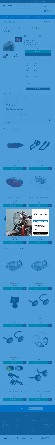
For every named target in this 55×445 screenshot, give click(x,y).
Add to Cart (13, 168)
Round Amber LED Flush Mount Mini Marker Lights (40, 391)
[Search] (29, 7)
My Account (47, 6)
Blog (22, 1)
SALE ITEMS (49, 17)
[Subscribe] (41, 408)
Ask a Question (38, 58)
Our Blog (18, 424)
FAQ (31, 1)
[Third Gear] (8, 5)
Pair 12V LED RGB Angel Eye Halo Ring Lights (40, 354)
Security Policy (32, 430)
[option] (12, 44)
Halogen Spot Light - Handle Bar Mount (40, 280)
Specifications (16, 93)
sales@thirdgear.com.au (46, 424)
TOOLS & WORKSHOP (24, 17)
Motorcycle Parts (11, 21)
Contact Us (42, 1)
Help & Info (31, 424)
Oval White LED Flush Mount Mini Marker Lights (15, 354)
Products (12, 1)
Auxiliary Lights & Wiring (10, 22)
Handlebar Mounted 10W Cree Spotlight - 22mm (15, 317)
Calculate (38, 88)
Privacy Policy (31, 426)
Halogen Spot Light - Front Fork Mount (15, 280)
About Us (36, 1)
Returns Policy (32, 428)
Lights (17, 21)
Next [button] (18, 56)
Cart (48, 10)
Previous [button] (2, 56)
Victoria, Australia (47, 426)
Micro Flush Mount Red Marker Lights (13, 24)
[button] (27, 114)
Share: (45, 21)
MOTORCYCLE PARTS (9, 17)
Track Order (6, 424)
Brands (17, 1)
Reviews (27, 1)
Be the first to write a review (27, 114)
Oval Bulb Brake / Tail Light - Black (15, 197)
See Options (38, 168)
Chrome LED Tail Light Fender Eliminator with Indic (40, 197)
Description (7, 93)
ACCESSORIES (38, 17)
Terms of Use (31, 422)
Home (4, 21)
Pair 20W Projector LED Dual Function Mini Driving (15, 391)
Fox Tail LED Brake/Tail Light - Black (15, 160)
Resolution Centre (7, 426)
